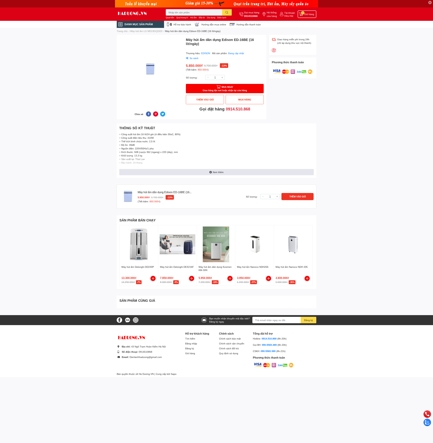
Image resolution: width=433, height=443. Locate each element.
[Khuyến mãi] (216, 3)
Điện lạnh (221, 17)
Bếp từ (202, 17)
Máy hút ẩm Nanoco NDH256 (252, 266)
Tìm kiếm (190, 338)
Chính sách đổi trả (229, 348)
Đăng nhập (288, 16)
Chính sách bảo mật (230, 338)
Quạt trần (170, 17)
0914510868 (251, 16)
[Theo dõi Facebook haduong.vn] (119, 319)
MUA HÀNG (244, 99)
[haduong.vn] (138, 14)
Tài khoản (289, 12)
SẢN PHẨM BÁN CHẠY (137, 220)
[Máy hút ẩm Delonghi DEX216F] (177, 244)
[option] (149, 69)
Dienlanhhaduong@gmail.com (146, 357)
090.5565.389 (269, 344)
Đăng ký (308, 320)
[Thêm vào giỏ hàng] (153, 278)
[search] (227, 12)
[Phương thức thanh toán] (292, 71)
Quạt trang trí (182, 17)
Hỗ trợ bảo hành (182, 24)
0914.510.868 (238, 108)
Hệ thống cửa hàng (272, 14)
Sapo (173, 373)
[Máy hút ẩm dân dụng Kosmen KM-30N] (216, 244)
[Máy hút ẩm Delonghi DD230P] (139, 244)
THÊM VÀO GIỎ (205, 99)
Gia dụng (211, 17)
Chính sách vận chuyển (231, 343)
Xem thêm (218, 172)
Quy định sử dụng (228, 353)
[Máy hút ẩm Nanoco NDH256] (254, 244)
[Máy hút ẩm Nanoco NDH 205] (293, 244)
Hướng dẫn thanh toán (248, 24)
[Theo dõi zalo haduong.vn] (127, 319)
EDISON (206, 53)
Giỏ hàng (190, 353)
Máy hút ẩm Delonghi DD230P (137, 266)
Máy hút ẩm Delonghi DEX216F (177, 266)
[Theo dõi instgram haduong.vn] (135, 319)
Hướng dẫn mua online (213, 24)
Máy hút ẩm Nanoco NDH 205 (292, 266)
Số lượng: (192, 77)
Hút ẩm (193, 17)
